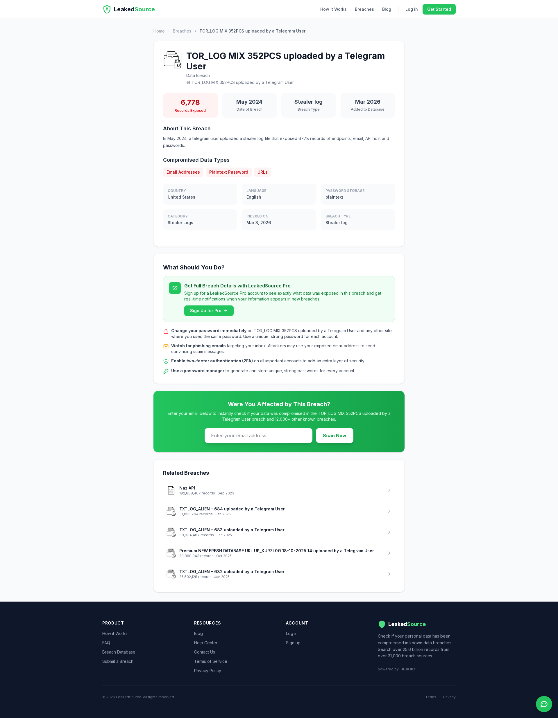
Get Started (439, 9)
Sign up (293, 642)
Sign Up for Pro (205, 310)
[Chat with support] (544, 704)
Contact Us (204, 651)
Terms (430, 697)
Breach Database (118, 651)
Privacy (449, 697)
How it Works (333, 9)
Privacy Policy (207, 670)
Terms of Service (210, 661)
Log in (411, 9)
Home (159, 30)
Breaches (364, 9)
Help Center (205, 642)
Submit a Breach (117, 661)
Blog (386, 9)
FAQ (106, 642)
